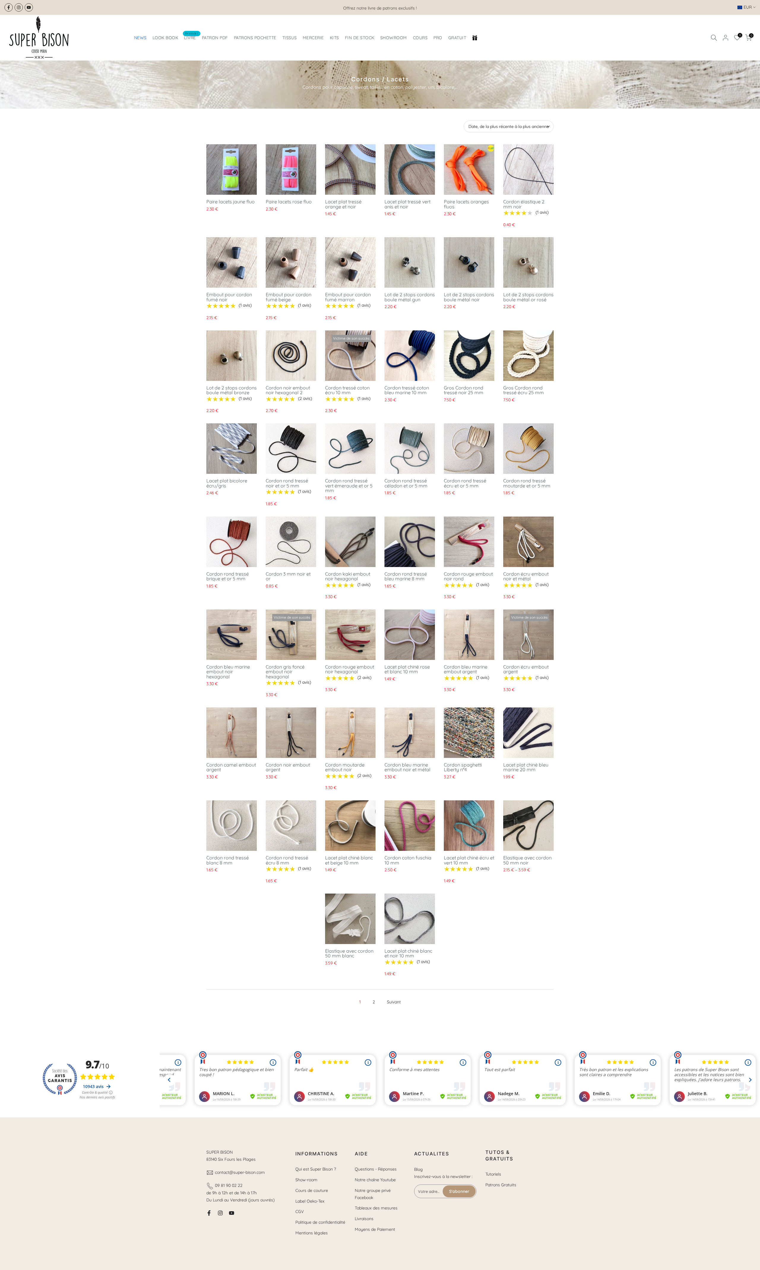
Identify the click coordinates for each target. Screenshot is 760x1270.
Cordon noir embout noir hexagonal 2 (288, 390)
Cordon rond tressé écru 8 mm (287, 860)
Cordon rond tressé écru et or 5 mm (465, 483)
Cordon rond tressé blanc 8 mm (227, 860)
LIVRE (191, 37)
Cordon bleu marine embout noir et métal (407, 767)
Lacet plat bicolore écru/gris (226, 483)
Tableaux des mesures (376, 1208)
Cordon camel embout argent (231, 767)
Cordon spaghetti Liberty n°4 (463, 767)
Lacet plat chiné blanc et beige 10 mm (349, 860)
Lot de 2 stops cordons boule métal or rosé (528, 297)
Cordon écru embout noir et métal (526, 576)
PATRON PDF (215, 37)
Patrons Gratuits (500, 1184)
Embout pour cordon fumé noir (229, 297)
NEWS (140, 37)
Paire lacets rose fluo (289, 202)
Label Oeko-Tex (309, 1201)
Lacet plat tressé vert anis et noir (407, 204)
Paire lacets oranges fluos (466, 204)
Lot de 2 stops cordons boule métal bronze (231, 390)
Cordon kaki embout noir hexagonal (347, 576)
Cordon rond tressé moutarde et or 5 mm (526, 483)
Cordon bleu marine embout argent (465, 669)
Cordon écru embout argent (526, 669)
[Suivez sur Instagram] (19, 7)
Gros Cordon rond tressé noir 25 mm (463, 390)
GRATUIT (457, 37)
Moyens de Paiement (375, 1229)
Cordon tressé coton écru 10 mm (347, 390)
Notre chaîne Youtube (375, 1179)
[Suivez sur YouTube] (29, 7)
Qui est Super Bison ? (315, 1169)
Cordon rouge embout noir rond (468, 576)
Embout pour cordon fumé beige (288, 297)
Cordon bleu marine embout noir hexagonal (228, 672)
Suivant (394, 1002)
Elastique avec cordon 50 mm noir (527, 860)
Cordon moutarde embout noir (345, 767)
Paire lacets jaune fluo (230, 202)
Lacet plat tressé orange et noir (343, 204)
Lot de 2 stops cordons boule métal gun (409, 297)
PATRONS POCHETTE (255, 37)
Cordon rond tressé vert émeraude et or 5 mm (349, 485)
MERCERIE (313, 37)
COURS (420, 37)
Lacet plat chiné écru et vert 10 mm (469, 860)
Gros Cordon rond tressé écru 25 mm (523, 390)
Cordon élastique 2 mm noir (523, 204)
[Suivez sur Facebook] (8, 7)
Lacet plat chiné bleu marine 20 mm (525, 767)
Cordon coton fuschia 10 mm (407, 860)
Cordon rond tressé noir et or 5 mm (287, 483)
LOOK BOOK (165, 37)
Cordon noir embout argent (288, 767)
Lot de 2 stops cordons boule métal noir (469, 297)
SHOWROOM (393, 37)
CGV (299, 1211)
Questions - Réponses (376, 1169)
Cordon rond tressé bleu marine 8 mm (405, 576)
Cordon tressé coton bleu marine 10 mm (406, 390)
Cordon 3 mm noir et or (288, 576)
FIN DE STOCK (359, 37)
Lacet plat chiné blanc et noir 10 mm (408, 953)
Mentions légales (311, 1233)
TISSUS (289, 37)
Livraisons (364, 1218)
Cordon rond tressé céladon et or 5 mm (406, 483)
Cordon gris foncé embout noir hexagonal (285, 672)
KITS (334, 37)
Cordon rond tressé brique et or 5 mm (227, 576)
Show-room (306, 1179)
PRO (437, 37)
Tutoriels (493, 1174)
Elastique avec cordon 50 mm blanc (349, 953)
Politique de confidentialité (320, 1222)
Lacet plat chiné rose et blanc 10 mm (407, 669)
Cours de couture (311, 1190)
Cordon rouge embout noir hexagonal (349, 669)
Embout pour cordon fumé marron (348, 297)
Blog (418, 1169)
